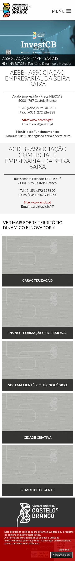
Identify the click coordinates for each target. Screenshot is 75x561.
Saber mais (65, 549)
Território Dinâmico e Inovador (50, 63)
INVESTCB (16, 63)
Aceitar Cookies (61, 554)
